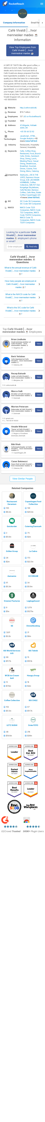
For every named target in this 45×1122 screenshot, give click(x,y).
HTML (32, 136)
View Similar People (22, 478)
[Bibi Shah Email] (6, 448)
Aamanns (12, 576)
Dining (27, 158)
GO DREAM (33, 576)
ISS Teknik (33, 651)
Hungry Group (33, 675)
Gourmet (32, 166)
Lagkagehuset (33, 601)
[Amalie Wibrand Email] (6, 431)
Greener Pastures (12, 601)
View (39, 344)
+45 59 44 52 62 (27, 131)
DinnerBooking (33, 626)
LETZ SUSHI (12, 725)
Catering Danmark (33, 526)
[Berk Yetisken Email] (6, 361)
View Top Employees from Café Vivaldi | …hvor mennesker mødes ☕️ (22, 50)
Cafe (22, 151)
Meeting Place (26, 161)
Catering (35, 171)
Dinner (22, 168)
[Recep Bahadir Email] (6, 377)
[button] (42, 23)
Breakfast (24, 166)
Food (32, 153)
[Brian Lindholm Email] (6, 344)
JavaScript (24, 136)
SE (12, 626)
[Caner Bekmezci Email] (6, 465)
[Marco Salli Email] (6, 394)
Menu (28, 171)
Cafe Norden (25, 190)
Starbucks (24, 175)
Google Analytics (27, 138)
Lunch (34, 158)
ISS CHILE (33, 700)
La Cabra (33, 551)
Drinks (27, 156)
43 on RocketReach (32, 116)
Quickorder (12, 526)
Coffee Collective (12, 700)
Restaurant (24, 153)
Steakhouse (31, 163)
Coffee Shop (30, 151)
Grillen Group (12, 551)
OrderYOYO (33, 725)
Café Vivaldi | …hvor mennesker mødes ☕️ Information (22, 35)
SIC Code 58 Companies (30, 201)
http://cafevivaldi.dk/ (28, 108)
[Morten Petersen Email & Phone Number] (6, 410)
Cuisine (29, 168)
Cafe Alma (31, 192)
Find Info (32, 246)
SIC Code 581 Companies (30, 204)
